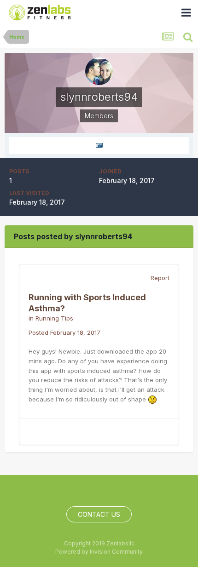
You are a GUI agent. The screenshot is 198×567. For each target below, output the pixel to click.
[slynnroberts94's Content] (99, 146)
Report (160, 277)
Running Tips (54, 318)
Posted (64, 332)
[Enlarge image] (152, 399)
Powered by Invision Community (99, 551)
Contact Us (99, 514)
